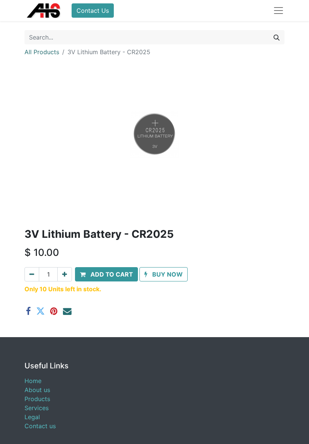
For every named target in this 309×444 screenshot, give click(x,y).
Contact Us (92, 10)
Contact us (40, 426)
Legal (32, 417)
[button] (106, 274)
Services (36, 408)
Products (37, 399)
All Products (41, 52)
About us (37, 390)
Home (32, 381)
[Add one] (64, 274)
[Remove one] (31, 274)
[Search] (277, 37)
